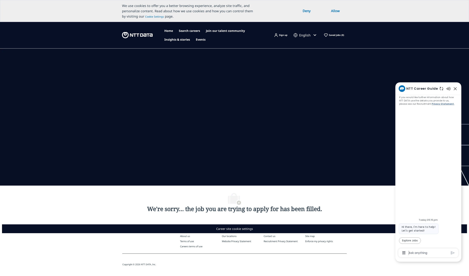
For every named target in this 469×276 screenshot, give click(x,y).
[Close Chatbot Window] (455, 88)
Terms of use (187, 241)
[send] (452, 253)
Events (201, 40)
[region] (428, 170)
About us (185, 236)
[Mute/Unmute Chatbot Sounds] (448, 88)
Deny (307, 11)
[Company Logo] (137, 35)
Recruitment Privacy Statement (281, 241)
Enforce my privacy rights (319, 241)
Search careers (189, 31)
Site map (310, 236)
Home (168, 31)
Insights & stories (177, 40)
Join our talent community (225, 31)
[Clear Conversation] (441, 88)
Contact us (269, 236)
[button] (280, 35)
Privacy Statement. (443, 103)
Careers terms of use (191, 246)
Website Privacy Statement (236, 241)
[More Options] (404, 253)
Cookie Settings (154, 16)
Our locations (229, 236)
